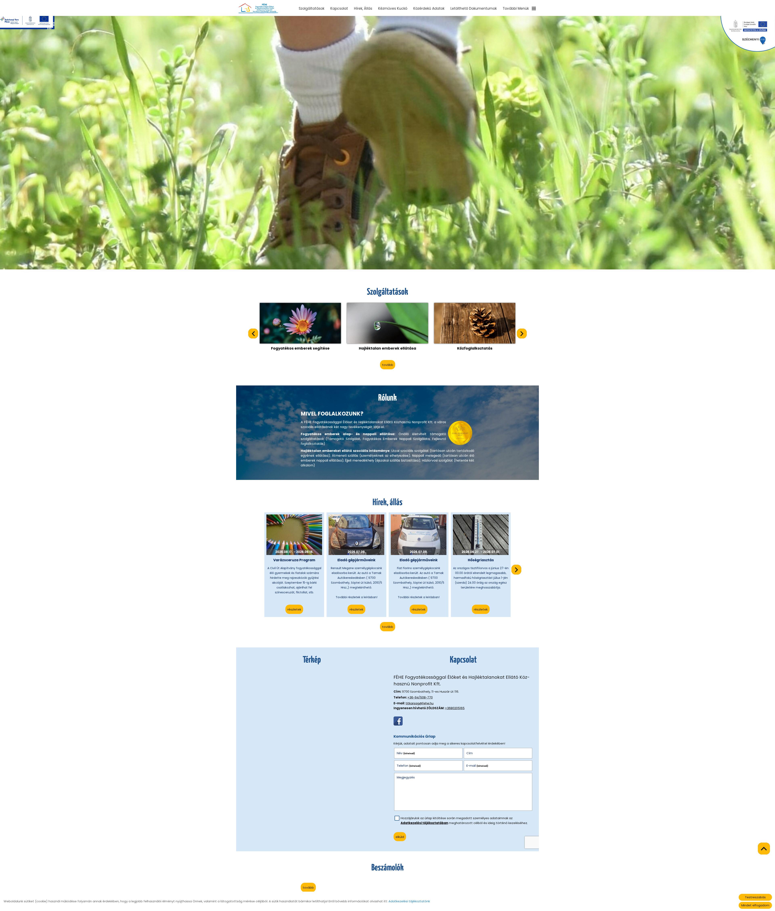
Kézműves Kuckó (392, 8)
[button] (522, 333)
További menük (516, 8)
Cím (469, 753)
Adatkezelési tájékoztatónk (409, 901)
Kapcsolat (339, 8)
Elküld (400, 837)
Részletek (294, 609)
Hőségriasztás (481, 560)
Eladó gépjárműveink (356, 560)
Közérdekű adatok (428, 8)
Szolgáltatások (311, 8)
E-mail (477, 765)
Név (406, 753)
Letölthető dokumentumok (473, 8)
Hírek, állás (363, 8)
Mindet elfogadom (755, 905)
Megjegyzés (406, 777)
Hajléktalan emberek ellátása (387, 348)
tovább (387, 365)
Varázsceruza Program (294, 560)
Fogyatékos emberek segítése (300, 348)
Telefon (409, 765)
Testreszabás (755, 897)
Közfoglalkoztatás (474, 348)
